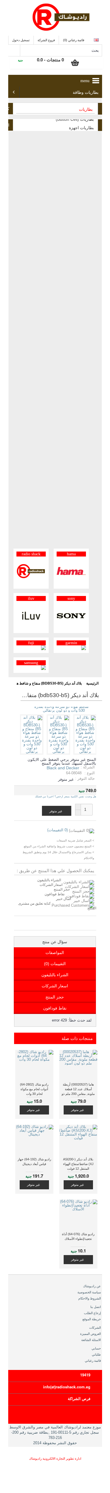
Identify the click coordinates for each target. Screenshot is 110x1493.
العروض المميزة (90, 1333)
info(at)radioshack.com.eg (66, 1387)
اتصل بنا (95, 1307)
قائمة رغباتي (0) (73, 40)
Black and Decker (63, 767)
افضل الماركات (8, 125)
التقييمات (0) (55, 963)
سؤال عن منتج (54, 941)
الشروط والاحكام (89, 1298)
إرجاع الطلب (92, 1313)
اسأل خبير (63, 899)
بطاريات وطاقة (86, 92)
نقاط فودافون (55, 894)
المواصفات (54, 952)
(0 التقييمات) (57, 830)
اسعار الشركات (51, 885)
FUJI (31, 643)
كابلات (8, 109)
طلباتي (96, 1354)
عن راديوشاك (92, 1286)
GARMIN (71, 643)
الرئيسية (92, 683)
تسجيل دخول (21, 40)
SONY (71, 598)
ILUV (31, 598)
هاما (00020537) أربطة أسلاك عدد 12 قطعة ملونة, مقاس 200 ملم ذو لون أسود (78, 1090)
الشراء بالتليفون (49, 880)
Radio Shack (31, 554)
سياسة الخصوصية (89, 1292)
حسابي (96, 1348)
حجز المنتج (62, 889)
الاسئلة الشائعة (91, 1340)
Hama (71, 554)
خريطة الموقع (91, 1319)
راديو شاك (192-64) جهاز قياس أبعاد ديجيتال (34, 1161)
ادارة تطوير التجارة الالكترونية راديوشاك (55, 1458)
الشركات (95, 1327)
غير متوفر (77, 1110)
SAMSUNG (31, 663)
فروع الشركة (46, 40)
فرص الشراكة (79, 1398)
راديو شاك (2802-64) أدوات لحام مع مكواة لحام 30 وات (34, 1089)
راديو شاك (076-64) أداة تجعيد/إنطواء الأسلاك (78, 1236)
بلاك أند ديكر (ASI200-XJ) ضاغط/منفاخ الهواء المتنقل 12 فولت (78, 1163)
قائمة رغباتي (93, 1360)
